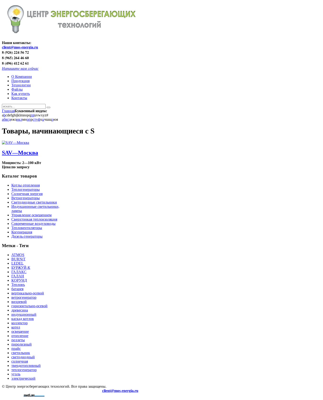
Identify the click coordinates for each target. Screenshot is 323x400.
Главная (8, 111)
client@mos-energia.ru (20, 47)
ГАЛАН (17, 276)
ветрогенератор (23, 297)
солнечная (19, 361)
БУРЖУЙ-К (20, 268)
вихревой (19, 302)
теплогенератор (24, 370)
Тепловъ (18, 285)
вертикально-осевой (27, 293)
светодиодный (23, 357)
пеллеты (18, 340)
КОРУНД (19, 280)
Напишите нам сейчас (20, 68)
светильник (20, 353)
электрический (23, 378)
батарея (17, 289)
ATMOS (17, 255)
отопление (19, 336)
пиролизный (21, 344)
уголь (15, 374)
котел (15, 327)
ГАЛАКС (18, 272)
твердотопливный (26, 366)
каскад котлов (22, 319)
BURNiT (18, 259)
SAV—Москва (20, 153)
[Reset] (48, 107)
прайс (16, 349)
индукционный (23, 314)
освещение (20, 331)
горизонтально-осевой (29, 306)
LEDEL (17, 263)
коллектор (19, 323)
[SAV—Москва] (15, 143)
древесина (19, 310)
